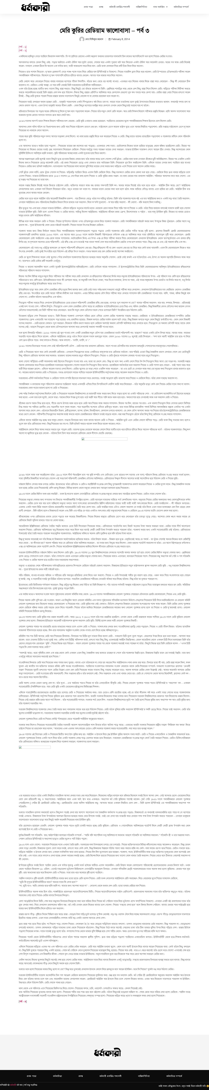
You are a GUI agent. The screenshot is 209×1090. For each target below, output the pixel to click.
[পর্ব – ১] (22, 46)
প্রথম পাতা (88, 6)
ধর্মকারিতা (57, 1076)
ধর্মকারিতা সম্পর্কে (181, 6)
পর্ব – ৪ (22, 1001)
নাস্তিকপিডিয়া (141, 6)
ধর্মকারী (13, 1085)
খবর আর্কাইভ (159, 6)
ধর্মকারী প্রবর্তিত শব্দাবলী (119, 6)
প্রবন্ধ (101, 6)
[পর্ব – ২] (23, 50)
